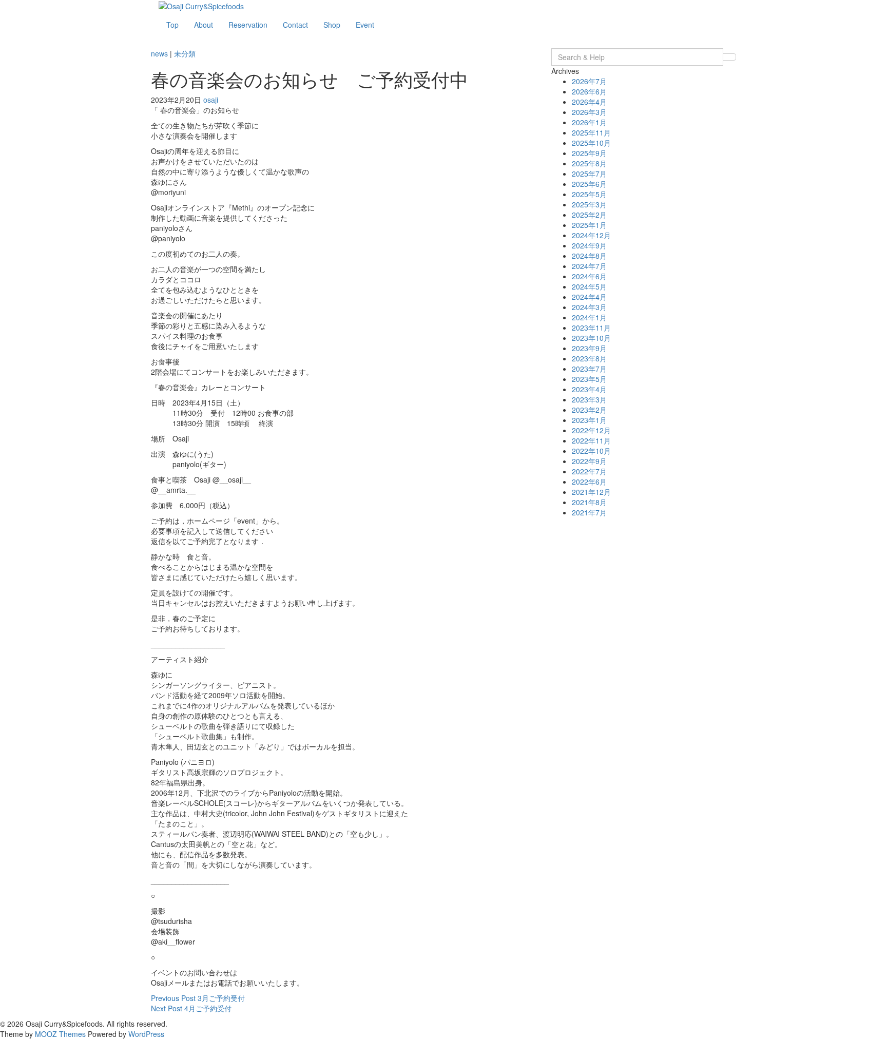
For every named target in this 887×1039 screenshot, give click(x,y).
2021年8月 (589, 502)
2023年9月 (589, 348)
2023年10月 (591, 338)
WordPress (146, 1034)
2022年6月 (589, 481)
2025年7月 (589, 173)
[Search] (729, 57)
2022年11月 (591, 440)
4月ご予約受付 (191, 1008)
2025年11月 (591, 132)
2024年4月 (589, 297)
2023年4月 (589, 389)
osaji (210, 99)
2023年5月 (589, 379)
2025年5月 (589, 194)
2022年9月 (589, 461)
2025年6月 (589, 184)
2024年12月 (591, 235)
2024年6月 (589, 276)
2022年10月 (591, 451)
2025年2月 (589, 214)
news (159, 53)
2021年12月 (591, 492)
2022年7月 (589, 471)
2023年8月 (589, 358)
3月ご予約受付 (198, 998)
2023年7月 (589, 368)
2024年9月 (589, 245)
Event (365, 25)
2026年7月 (589, 81)
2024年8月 (589, 256)
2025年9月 (589, 153)
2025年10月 (591, 143)
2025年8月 (589, 163)
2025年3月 (589, 204)
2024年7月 (589, 266)
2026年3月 (589, 112)
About (203, 25)
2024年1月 (589, 317)
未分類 (185, 53)
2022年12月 (591, 430)
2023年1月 (589, 420)
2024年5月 (589, 286)
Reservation (247, 25)
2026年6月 (589, 91)
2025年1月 (589, 225)
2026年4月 (589, 102)
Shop (331, 25)
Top (172, 25)
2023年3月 (589, 399)
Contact (295, 25)
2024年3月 (589, 307)
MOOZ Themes (60, 1034)
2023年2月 (589, 410)
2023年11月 (591, 327)
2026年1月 (589, 122)
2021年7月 (589, 512)
